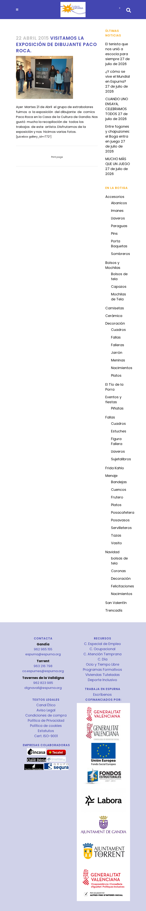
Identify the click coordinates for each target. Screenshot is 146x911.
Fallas (116, 337)
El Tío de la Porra (114, 387)
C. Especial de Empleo (102, 644)
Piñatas (117, 408)
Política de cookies (46, 726)
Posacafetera (122, 512)
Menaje (111, 475)
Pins (114, 233)
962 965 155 (43, 649)
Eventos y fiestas (113, 399)
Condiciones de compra (46, 715)
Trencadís (113, 610)
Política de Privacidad (46, 720)
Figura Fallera (116, 441)
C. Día (102, 659)
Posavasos (120, 520)
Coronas (118, 570)
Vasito (116, 543)
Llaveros (118, 218)
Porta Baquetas (119, 243)
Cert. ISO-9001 (46, 736)
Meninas (118, 360)
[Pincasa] (36, 754)
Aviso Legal (45, 710)
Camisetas (114, 308)
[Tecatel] (56, 754)
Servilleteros (121, 527)
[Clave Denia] (36, 761)
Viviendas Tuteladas (102, 675)
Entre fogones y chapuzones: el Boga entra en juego (117, 134)
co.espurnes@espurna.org (43, 671)
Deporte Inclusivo (102, 680)
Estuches (118, 431)
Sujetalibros (121, 459)
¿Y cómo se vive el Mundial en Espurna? (117, 76)
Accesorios (114, 196)
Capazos (118, 286)
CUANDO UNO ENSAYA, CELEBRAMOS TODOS (116, 106)
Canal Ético (46, 705)
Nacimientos (121, 367)
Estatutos (46, 731)
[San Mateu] (33, 769)
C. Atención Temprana (102, 654)
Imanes (117, 210)
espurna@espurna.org (43, 654)
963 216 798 (43, 666)
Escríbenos (102, 694)
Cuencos (118, 489)
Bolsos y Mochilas (112, 265)
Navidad (112, 552)
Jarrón (116, 352)
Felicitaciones (122, 586)
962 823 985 (43, 682)
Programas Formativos (102, 670)
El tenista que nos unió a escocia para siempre (116, 51)
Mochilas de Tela (118, 297)
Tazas (116, 535)
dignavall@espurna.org (43, 687)
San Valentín (116, 602)
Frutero (117, 497)
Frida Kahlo (114, 468)
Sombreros (120, 253)
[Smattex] (56, 761)
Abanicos (119, 203)
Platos (116, 375)
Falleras (117, 345)
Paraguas (119, 225)
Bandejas (119, 482)
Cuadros (118, 329)
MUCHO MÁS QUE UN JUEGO (117, 161)
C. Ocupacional (102, 649)
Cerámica (113, 315)
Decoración (115, 323)
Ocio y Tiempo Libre (102, 664)
